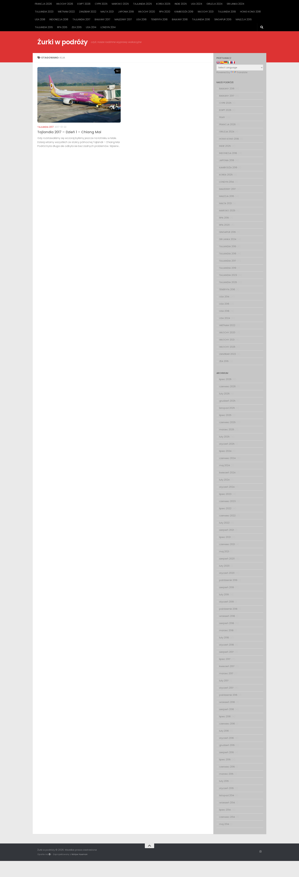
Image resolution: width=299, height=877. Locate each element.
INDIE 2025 (181, 4)
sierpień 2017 (226, 651)
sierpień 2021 (226, 530)
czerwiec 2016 (227, 723)
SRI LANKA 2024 (235, 4)
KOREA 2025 (163, 4)
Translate (242, 72)
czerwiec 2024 (227, 458)
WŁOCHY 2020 (146, 11)
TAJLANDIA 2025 (142, 4)
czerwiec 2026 (227, 386)
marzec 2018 (226, 630)
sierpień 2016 (226, 709)
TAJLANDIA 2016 (201, 19)
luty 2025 (224, 436)
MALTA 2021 (107, 11)
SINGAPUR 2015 (222, 19)
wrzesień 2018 (227, 616)
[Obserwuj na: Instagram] (260, 851)
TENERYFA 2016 (159, 19)
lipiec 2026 (225, 379)
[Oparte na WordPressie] (50, 854)
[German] (225, 62)
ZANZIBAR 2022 (87, 11)
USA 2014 (91, 27)
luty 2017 (224, 680)
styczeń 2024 (227, 486)
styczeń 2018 (226, 644)
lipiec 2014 (225, 809)
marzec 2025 (226, 429)
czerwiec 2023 (227, 501)
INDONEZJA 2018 (59, 19)
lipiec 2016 (225, 716)
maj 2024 (224, 465)
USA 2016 (141, 19)
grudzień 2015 (227, 745)
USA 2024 (196, 4)
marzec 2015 (226, 773)
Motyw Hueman (80, 854)
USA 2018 (40, 19)
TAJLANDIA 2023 (44, 11)
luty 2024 (224, 479)
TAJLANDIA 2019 (227, 11)
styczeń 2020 (227, 573)
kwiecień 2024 (227, 472)
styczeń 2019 (226, 601)
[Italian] (229, 62)
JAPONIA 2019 (126, 11)
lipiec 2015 (225, 759)
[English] (218, 62)
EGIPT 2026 (83, 4)
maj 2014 (224, 824)
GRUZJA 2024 (214, 4)
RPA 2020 (164, 11)
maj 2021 (224, 551)
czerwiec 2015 (227, 766)
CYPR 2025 (101, 4)
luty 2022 (224, 522)
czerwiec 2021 (227, 544)
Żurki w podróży (62, 42)
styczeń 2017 (226, 687)
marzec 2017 (226, 673)
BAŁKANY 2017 (102, 19)
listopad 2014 (226, 795)
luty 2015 (224, 781)
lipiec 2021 (225, 537)
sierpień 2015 (226, 752)
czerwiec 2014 (227, 817)
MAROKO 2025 (120, 4)
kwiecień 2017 (227, 666)
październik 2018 (228, 608)
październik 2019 (228, 580)
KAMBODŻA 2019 (184, 11)
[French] (233, 62)
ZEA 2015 (77, 27)
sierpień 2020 (227, 558)
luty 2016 (224, 730)
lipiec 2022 (225, 508)
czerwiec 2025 (227, 422)
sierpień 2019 (226, 587)
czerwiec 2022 (227, 515)
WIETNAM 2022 (66, 11)
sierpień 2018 (226, 623)
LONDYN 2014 (108, 27)
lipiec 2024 (225, 451)
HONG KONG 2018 (250, 11)
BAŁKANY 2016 (180, 19)
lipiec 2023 (225, 494)
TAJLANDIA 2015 (44, 27)
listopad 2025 (227, 408)
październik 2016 (228, 695)
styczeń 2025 (227, 443)
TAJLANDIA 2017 (81, 19)
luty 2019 (224, 594)
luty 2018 (224, 637)
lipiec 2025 (225, 415)
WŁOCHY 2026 (64, 4)
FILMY (222, 117)
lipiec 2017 (224, 659)
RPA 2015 (62, 27)
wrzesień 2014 (227, 802)
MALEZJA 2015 (244, 19)
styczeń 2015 (226, 788)
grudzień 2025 (227, 400)
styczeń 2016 (226, 738)
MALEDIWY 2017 (123, 19)
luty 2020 (224, 565)
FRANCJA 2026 (43, 4)
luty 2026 (224, 393)
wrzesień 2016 (227, 702)
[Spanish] (222, 62)
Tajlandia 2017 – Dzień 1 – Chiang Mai (69, 132)
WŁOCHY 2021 (206, 11)
